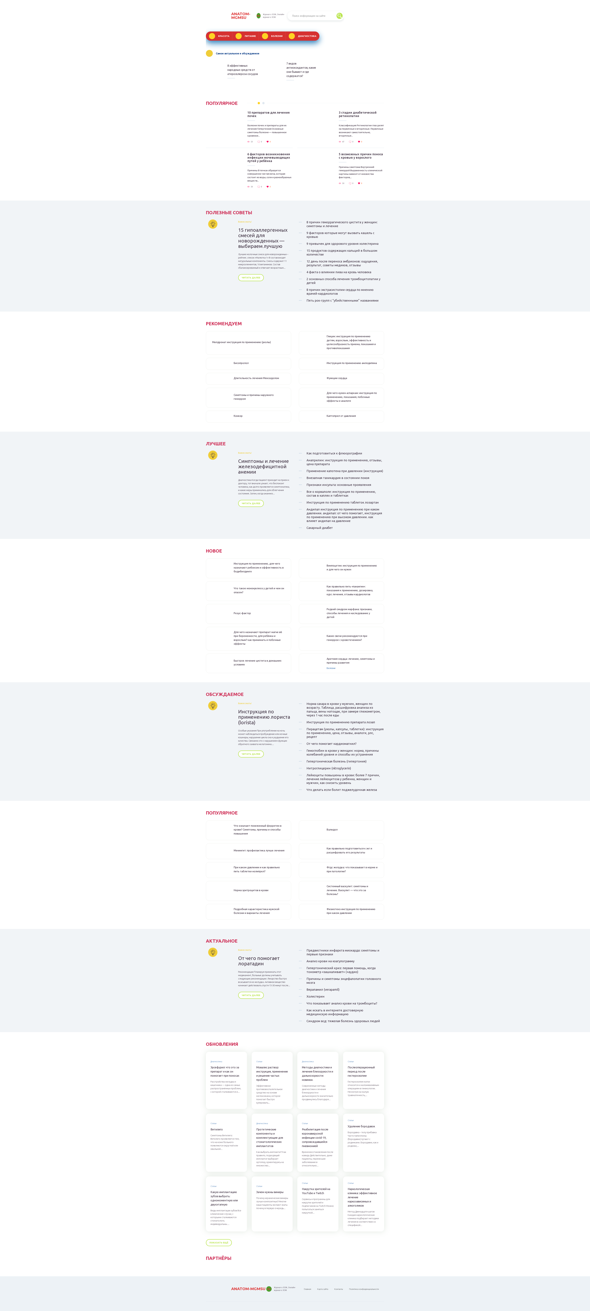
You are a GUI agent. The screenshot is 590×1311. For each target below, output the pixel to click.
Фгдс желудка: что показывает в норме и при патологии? (352, 869)
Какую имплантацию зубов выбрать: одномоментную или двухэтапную (224, 1198)
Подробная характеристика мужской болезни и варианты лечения (256, 911)
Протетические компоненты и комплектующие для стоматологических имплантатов (269, 1137)
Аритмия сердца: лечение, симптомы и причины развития (351, 660)
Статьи (259, 1061)
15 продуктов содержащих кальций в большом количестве (342, 252)
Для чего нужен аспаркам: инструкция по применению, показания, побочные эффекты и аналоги (352, 396)
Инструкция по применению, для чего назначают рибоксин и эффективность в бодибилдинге (259, 567)
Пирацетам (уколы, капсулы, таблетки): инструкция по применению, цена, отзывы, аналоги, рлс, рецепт (345, 733)
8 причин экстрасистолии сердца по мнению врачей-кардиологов (340, 291)
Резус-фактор (242, 613)
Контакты (338, 1289)
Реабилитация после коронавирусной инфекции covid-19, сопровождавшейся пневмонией (315, 1137)
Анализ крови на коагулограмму (330, 961)
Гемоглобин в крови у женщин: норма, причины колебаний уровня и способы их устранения (343, 752)
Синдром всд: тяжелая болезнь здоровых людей (343, 1021)
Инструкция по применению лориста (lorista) (264, 717)
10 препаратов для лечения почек (268, 114)
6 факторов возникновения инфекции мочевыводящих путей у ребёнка (268, 157)
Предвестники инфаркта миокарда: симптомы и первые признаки (343, 952)
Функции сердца (337, 378)
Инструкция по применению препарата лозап (341, 722)
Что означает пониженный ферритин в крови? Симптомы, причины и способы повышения (257, 829)
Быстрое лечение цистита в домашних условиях (257, 662)
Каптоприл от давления (341, 415)
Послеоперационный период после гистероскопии (361, 1071)
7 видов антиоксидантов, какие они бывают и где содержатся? (301, 69)
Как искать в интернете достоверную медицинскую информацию (335, 1012)
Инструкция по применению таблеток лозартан (343, 502)
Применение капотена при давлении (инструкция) (345, 471)
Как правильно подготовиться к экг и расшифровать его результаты (349, 850)
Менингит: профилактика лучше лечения (259, 850)
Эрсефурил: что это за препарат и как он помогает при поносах (224, 1071)
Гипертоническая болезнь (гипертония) (337, 761)
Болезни (277, 36)
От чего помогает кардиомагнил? (331, 743)
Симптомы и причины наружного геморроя (254, 396)
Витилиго (216, 1129)
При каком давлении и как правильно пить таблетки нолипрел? (257, 869)
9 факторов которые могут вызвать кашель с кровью (340, 234)
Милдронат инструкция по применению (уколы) (241, 342)
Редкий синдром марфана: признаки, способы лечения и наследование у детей (349, 613)
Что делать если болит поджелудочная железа (342, 789)
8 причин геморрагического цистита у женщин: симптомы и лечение (342, 224)
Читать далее (251, 277)
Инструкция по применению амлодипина (352, 362)
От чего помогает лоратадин (259, 960)
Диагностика (307, 36)
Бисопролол (241, 362)
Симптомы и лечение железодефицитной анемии (263, 466)
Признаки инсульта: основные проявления (339, 484)
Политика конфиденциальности (364, 1289)
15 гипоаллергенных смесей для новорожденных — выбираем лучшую (262, 238)
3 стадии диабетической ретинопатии (358, 114)
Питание (250, 36)
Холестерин (315, 996)
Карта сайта (322, 1289)
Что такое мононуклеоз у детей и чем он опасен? (259, 590)
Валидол (332, 829)
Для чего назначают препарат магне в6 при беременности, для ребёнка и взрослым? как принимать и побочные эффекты (258, 638)
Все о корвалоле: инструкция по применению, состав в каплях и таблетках (341, 493)
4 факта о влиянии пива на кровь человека (339, 272)
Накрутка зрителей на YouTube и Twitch (316, 1191)
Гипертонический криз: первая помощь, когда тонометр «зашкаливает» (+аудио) (341, 970)
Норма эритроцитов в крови (251, 890)
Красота (223, 36)
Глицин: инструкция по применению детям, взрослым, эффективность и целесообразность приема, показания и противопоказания (351, 342)
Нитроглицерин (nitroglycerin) (329, 768)
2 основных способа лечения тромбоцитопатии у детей (343, 281)
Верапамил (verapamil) (323, 989)
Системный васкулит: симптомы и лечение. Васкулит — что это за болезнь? (347, 890)
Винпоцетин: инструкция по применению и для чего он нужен (352, 567)
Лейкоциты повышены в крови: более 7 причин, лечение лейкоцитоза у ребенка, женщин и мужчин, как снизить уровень (343, 779)
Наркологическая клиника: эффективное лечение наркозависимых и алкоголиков (362, 1197)
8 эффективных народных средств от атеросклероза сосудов (242, 69)
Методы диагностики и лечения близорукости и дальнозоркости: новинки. (317, 1073)
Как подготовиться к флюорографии (334, 453)
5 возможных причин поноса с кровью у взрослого (361, 155)
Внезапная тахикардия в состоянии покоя (338, 478)
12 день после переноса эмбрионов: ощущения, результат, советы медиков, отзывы (342, 263)
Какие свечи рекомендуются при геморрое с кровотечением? (347, 637)
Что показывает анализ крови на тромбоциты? (342, 1003)
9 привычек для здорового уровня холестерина (342, 243)
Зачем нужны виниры (269, 1192)
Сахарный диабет (320, 527)
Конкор (238, 415)
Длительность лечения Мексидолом (256, 378)
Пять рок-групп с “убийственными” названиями (343, 300)
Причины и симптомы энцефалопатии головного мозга (344, 980)
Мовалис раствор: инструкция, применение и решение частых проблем (272, 1073)
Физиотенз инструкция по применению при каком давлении (351, 911)
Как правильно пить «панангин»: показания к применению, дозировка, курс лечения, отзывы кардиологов (350, 590)
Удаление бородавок (361, 1126)
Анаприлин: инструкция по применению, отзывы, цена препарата (344, 462)
